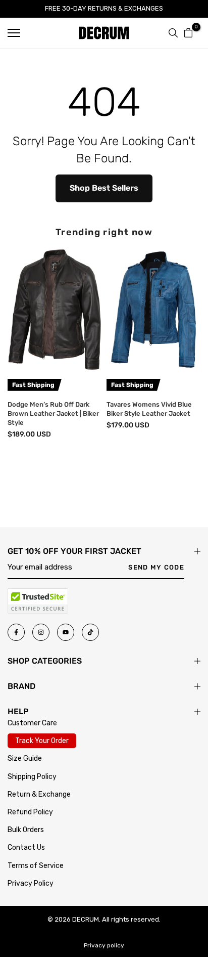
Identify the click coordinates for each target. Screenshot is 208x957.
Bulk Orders (26, 829)
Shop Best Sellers (104, 188)
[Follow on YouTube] (65, 632)
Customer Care (32, 723)
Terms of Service (36, 865)
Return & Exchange (39, 794)
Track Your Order (42, 740)
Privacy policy (104, 945)
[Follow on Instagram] (40, 632)
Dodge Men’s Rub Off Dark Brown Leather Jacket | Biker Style (53, 413)
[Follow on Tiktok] (90, 632)
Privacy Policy (31, 883)
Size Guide (25, 758)
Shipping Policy (32, 776)
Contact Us (26, 847)
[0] (188, 32)
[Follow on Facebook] (16, 632)
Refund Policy (30, 812)
